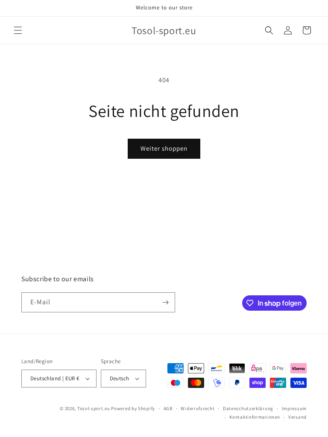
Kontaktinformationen (254, 417)
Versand (297, 417)
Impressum (294, 408)
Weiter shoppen (164, 148)
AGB (168, 408)
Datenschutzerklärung (248, 408)
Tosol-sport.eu (93, 408)
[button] (18, 30)
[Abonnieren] (165, 302)
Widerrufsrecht (197, 408)
